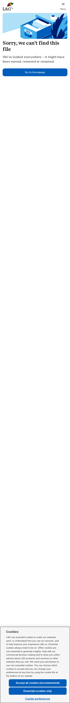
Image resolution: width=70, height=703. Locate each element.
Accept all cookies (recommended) (37, 683)
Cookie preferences (37, 698)
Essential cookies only (37, 691)
